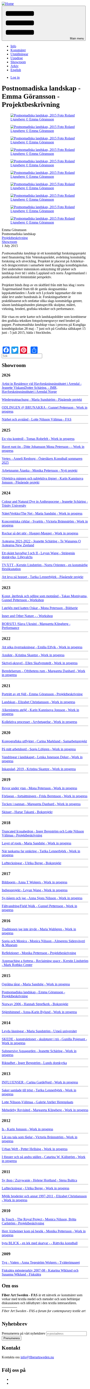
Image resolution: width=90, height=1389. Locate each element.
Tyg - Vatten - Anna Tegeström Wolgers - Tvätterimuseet (41, 1262)
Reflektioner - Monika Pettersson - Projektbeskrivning (39, 953)
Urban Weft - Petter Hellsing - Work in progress (35, 1149)
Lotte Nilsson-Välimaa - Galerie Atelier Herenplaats (37, 1102)
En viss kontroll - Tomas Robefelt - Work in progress (38, 439)
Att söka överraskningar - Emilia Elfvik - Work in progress (42, 647)
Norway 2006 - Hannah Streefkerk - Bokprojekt (35, 1004)
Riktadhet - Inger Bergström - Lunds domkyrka (34, 1063)
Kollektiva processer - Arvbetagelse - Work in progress (39, 722)
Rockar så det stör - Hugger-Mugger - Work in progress (40, 533)
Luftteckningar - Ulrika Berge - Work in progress (35, 1188)
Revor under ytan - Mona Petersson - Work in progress (39, 788)
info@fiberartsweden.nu (37, 1357)
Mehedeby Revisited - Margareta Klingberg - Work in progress (45, 1110)
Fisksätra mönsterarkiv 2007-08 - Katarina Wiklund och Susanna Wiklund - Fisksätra (40, 1272)
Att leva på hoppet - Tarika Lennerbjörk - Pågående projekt (42, 577)
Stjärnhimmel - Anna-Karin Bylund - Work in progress (39, 1012)
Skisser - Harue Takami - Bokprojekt (27, 812)
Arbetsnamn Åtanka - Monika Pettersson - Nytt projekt (39, 470)
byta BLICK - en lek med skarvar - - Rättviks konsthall (40, 1243)
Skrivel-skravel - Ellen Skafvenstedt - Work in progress (40, 663)
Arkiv (14, 66)
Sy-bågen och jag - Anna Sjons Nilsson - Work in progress (42, 898)
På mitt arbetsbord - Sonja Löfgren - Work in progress (39, 749)
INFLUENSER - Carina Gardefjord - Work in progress (40, 1082)
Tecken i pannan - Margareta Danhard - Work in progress (41, 804)
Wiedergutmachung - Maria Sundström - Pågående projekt (42, 399)
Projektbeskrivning (15, 238)
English (15, 70)
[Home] (8, 4)
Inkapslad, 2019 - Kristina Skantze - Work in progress (39, 769)
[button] (44, 23)
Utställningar (19, 54)
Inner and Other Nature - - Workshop (27, 616)
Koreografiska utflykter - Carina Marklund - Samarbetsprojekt (44, 741)
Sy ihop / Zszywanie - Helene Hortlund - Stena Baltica (39, 1180)
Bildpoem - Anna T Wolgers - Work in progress (34, 882)
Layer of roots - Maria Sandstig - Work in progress (36, 843)
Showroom (18, 62)
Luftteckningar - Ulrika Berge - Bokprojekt (31, 863)
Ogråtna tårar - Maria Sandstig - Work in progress (36, 984)
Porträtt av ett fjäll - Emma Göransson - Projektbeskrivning (42, 694)
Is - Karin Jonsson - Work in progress (27, 1129)
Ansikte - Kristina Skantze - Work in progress (33, 655)
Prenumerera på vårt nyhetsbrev (23, 1333)
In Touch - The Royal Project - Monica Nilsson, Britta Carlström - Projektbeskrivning (39, 1221)
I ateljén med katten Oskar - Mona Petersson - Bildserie (40, 608)
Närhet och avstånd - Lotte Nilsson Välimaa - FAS (36, 419)
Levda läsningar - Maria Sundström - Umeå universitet (39, 1031)
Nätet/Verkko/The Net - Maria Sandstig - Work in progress (42, 513)
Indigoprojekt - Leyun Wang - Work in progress (35, 890)
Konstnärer (18, 50)
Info (13, 46)
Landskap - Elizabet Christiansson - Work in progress (38, 702)
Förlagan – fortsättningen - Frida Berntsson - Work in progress (44, 796)
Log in (15, 77)
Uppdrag (16, 58)
